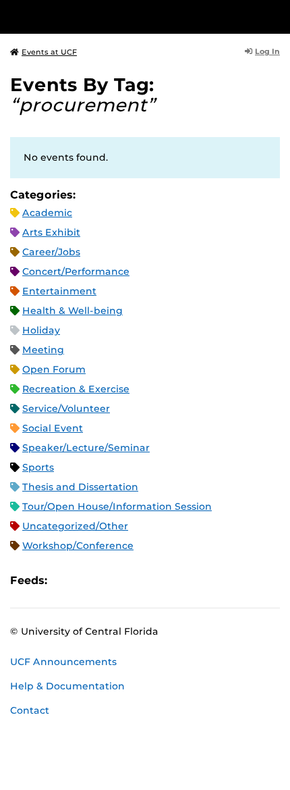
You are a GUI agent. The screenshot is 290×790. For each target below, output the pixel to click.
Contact (29, 710)
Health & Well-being (72, 311)
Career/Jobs (51, 252)
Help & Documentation (67, 686)
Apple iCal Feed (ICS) (64, 580)
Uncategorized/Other (75, 526)
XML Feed (133, 580)
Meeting (43, 350)
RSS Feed (110, 580)
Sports (38, 467)
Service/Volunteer (66, 408)
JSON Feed (156, 580)
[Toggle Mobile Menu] (276, 16)
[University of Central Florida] (102, 16)
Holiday (41, 330)
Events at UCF (49, 52)
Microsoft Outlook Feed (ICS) (87, 580)
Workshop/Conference (78, 545)
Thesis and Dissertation (80, 487)
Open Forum (54, 369)
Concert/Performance (75, 271)
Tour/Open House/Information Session (117, 506)
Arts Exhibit (51, 232)
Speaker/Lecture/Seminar (86, 448)
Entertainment (59, 291)
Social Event (52, 428)
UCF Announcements (63, 662)
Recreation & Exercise (75, 389)
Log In (267, 51)
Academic (47, 213)
